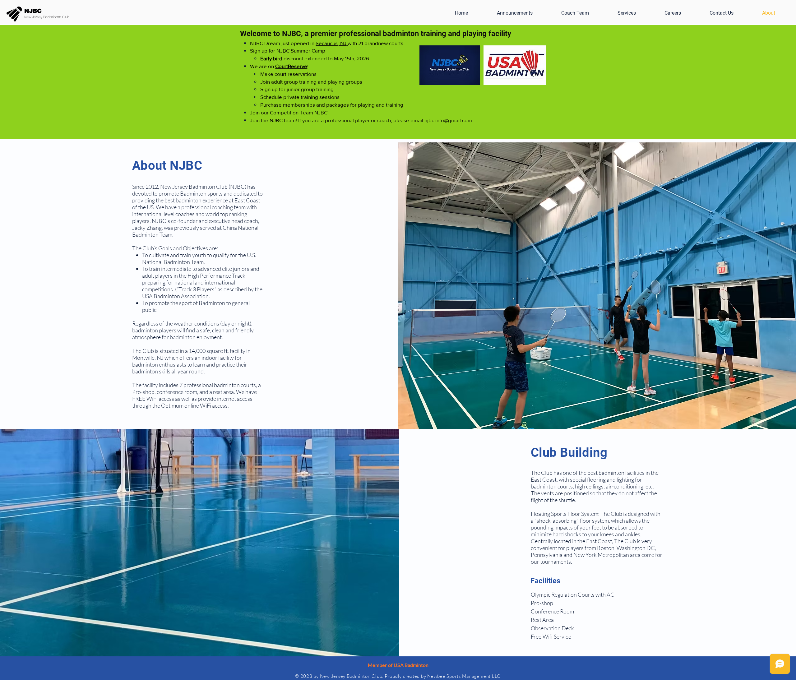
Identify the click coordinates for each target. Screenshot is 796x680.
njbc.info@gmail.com (448, 120)
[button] (672, 13)
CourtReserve (291, 66)
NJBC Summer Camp (300, 50)
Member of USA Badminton (398, 665)
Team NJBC (313, 112)
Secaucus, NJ (331, 43)
